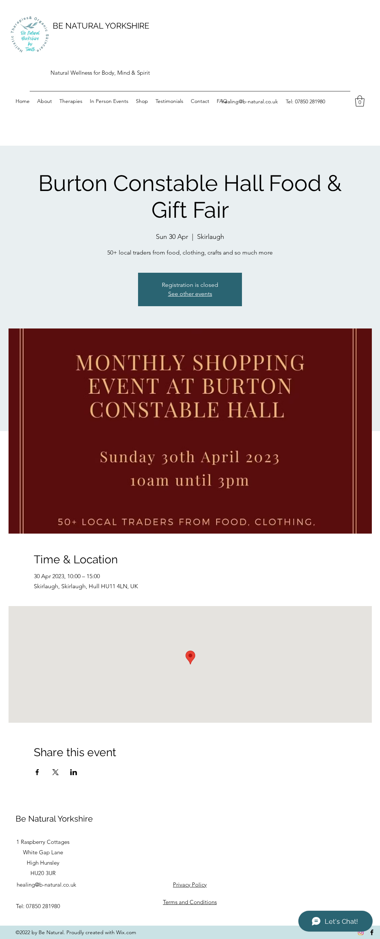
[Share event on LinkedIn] (73, 772)
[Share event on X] (55, 772)
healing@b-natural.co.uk (250, 101)
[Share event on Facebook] (37, 772)
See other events (190, 293)
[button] (359, 101)
